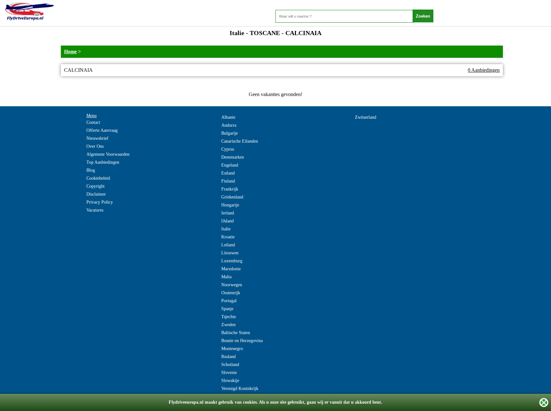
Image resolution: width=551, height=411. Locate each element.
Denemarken (232, 157)
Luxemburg (231, 260)
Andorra (228, 125)
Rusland (228, 356)
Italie (226, 229)
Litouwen (230, 252)
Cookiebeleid (98, 178)
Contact (93, 122)
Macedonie (231, 268)
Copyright (95, 186)
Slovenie (229, 372)
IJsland (227, 221)
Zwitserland (365, 117)
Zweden (228, 324)
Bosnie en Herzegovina (242, 340)
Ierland (227, 213)
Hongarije (230, 205)
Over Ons (95, 146)
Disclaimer (96, 194)
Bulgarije (229, 133)
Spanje (227, 308)
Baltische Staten (235, 332)
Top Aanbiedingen (102, 162)
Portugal (229, 300)
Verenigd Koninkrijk (239, 388)
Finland (228, 181)
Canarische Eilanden (239, 141)
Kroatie (228, 237)
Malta (226, 276)
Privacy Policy (99, 202)
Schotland (230, 364)
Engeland (229, 165)
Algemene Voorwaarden (107, 154)
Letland (228, 245)
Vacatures (94, 210)
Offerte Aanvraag (102, 130)
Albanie (228, 117)
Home (70, 51)
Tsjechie (228, 316)
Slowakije (230, 380)
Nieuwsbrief (97, 138)
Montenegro (232, 348)
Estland (228, 173)
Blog (90, 170)
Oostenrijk (230, 292)
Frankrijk (229, 189)
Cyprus (227, 149)
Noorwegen (231, 284)
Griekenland (232, 197)
